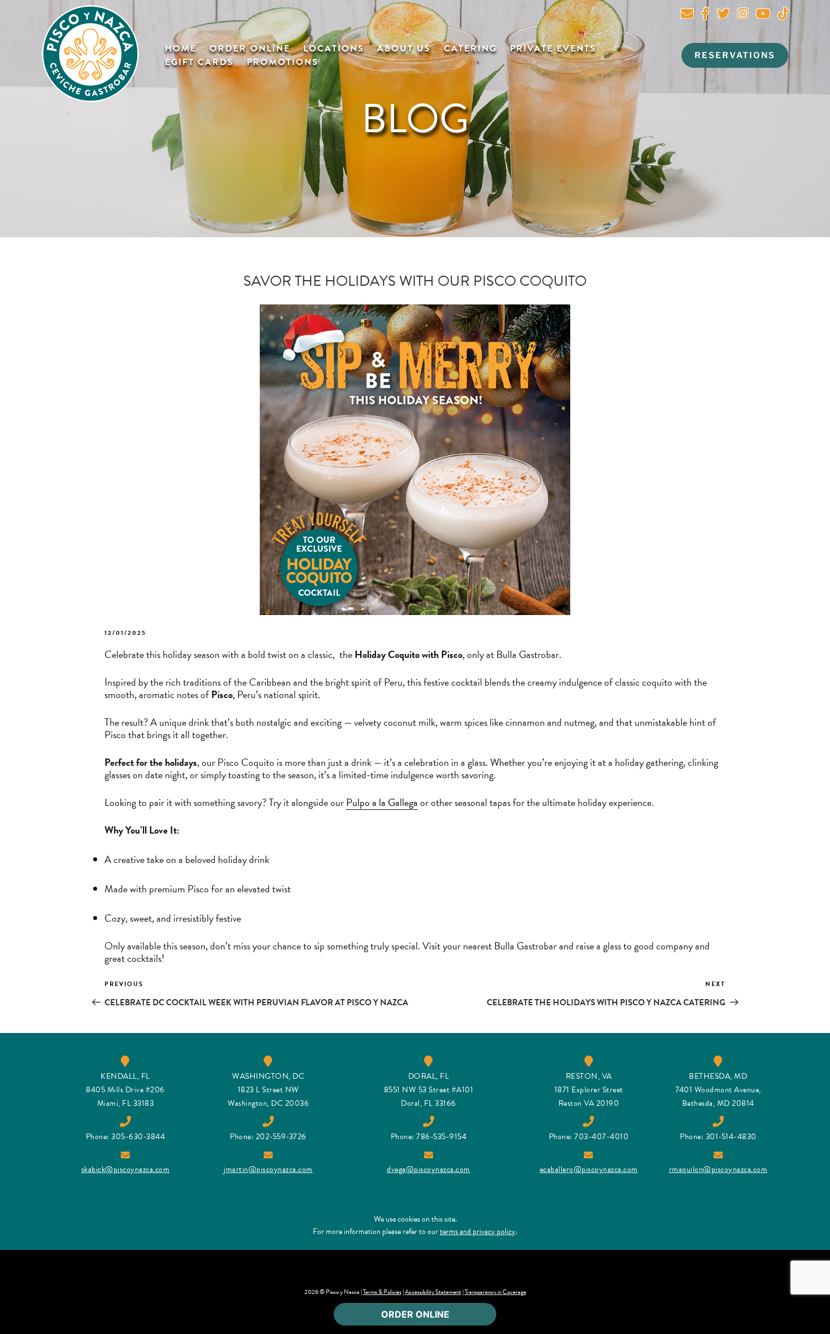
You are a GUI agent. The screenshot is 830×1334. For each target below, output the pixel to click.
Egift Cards (199, 62)
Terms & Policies (382, 1292)
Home (180, 48)
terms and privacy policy (478, 1231)
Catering (470, 48)
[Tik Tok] (783, 15)
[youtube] (763, 15)
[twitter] (723, 15)
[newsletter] (687, 15)
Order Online (249, 48)
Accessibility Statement (433, 1292)
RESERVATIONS (734, 55)
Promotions (282, 62)
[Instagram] (742, 15)
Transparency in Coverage (495, 1292)
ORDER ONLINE (415, 1314)
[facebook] (705, 15)
